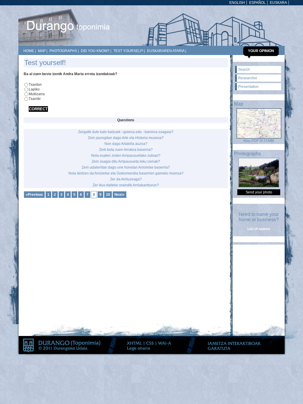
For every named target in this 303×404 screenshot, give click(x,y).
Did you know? (95, 51)
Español (257, 3)
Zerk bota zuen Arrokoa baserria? (126, 150)
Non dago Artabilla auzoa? (125, 144)
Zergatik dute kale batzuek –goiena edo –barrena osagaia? (125, 132)
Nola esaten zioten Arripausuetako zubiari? (125, 155)
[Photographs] (258, 186)
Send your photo (259, 192)
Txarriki (35, 99)
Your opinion (261, 51)
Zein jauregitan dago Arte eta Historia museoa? (126, 138)
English (237, 3)
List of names (258, 229)
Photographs (63, 51)
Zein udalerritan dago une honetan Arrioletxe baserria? (126, 167)
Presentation (248, 87)
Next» (120, 195)
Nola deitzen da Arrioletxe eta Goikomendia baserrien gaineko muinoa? (125, 173)
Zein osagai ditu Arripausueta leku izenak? (126, 161)
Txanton (35, 85)
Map (42, 51)
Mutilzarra (37, 94)
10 (108, 195)
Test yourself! (128, 51)
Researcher (247, 78)
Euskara (278, 3)
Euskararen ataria (165, 51)
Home (28, 51)
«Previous (34, 195)
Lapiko (34, 89)
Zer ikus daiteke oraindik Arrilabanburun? (126, 185)
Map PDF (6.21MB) (259, 141)
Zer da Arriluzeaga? (126, 179)
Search (244, 69)
